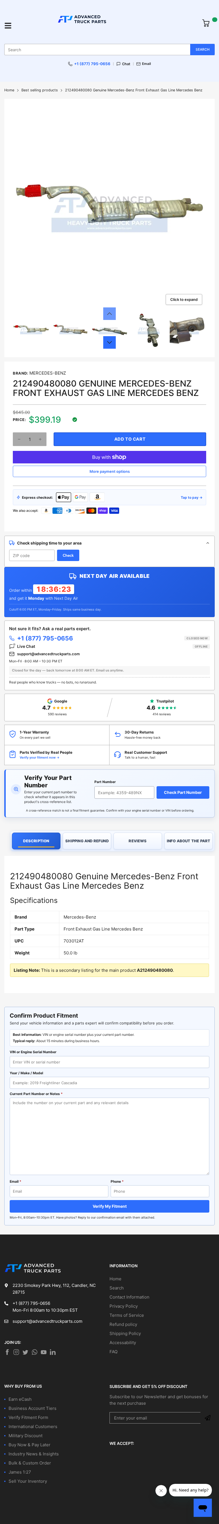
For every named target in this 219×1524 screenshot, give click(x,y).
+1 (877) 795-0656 (92, 63)
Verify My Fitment (110, 1206)
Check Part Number (183, 792)
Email (146, 64)
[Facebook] (7, 1352)
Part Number (105, 782)
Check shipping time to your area (49, 543)
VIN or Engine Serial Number (33, 1052)
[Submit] (207, 1418)
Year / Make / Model (26, 1073)
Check (68, 555)
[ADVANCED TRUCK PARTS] (107, 25)
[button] (109, 313)
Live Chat (112, 646)
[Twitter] (16, 1352)
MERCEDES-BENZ (47, 373)
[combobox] (109, 49)
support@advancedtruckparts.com (48, 654)
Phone (117, 1181)
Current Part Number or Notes (36, 1094)
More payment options (110, 471)
